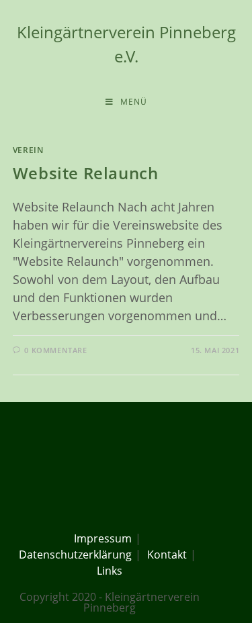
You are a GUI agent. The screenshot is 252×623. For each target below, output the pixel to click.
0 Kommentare (55, 350)
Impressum (103, 538)
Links (109, 570)
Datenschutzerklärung (75, 554)
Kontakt (167, 554)
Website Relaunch (86, 173)
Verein (28, 150)
